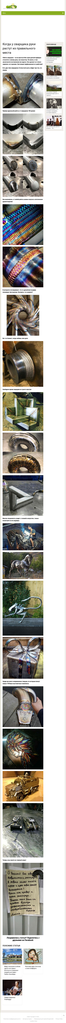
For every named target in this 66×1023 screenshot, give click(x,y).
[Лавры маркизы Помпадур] (12, 987)
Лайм (28, 1016)
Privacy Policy (59, 1019)
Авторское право (27, 1019)
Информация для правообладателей (43, 1019)
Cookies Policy (33, 1021)
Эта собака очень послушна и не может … (54, 77)
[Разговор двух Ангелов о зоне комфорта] (33, 956)
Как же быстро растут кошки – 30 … (53, 127)
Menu (4, 13)
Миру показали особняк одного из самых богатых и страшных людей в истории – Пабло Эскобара (12, 970)
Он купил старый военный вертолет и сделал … (53, 93)
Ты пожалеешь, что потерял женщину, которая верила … (52, 111)
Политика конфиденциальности (11, 1019)
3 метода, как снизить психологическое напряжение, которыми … (53, 60)
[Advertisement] (33, 30)
